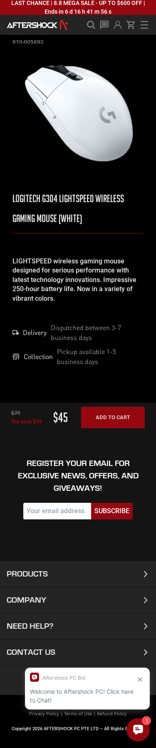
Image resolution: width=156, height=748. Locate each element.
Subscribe (111, 511)
